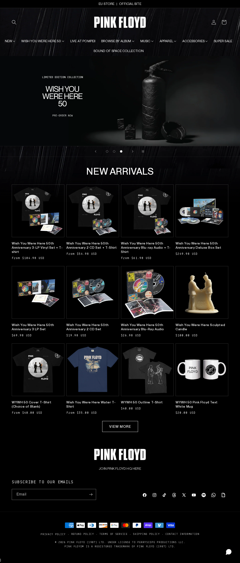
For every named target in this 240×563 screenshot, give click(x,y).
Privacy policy (53, 534)
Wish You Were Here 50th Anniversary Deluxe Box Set (198, 245)
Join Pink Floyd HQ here (120, 468)
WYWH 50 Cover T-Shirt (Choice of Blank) (32, 404)
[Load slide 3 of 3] (121, 151)
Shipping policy (146, 533)
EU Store (107, 4)
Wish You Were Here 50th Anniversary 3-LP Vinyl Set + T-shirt (37, 247)
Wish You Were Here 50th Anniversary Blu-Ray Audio (142, 327)
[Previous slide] (95, 151)
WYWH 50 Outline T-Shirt (142, 402)
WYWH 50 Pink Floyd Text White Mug (197, 404)
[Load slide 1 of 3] (107, 151)
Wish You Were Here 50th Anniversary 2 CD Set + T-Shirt (91, 245)
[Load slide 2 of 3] (114, 151)
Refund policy (82, 533)
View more (120, 426)
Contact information (182, 533)
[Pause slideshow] (144, 151)
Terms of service (113, 533)
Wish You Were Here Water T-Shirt (91, 404)
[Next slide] (133, 151)
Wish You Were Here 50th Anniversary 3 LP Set (33, 327)
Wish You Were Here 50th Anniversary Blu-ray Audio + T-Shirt (146, 247)
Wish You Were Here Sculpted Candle (200, 327)
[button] (17, 22)
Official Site (130, 4)
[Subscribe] (91, 494)
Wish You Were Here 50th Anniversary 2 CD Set (87, 327)
